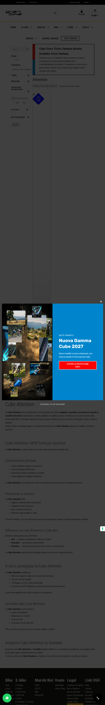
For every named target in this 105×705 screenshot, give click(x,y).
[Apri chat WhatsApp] (7, 697)
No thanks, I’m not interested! (52, 404)
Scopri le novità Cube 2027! (78, 365)
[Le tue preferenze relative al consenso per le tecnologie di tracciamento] (102, 528)
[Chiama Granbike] (97, 697)
